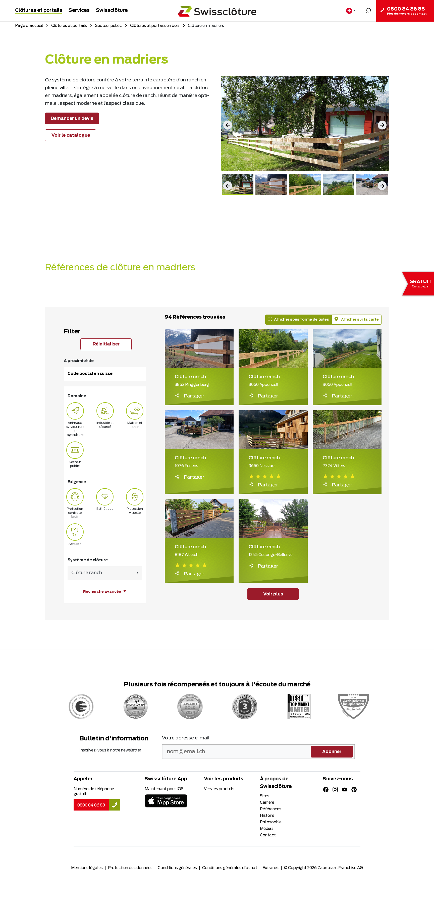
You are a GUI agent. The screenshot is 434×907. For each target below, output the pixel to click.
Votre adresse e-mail (185, 738)
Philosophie (271, 822)
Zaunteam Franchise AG (340, 868)
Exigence (77, 482)
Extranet (270, 868)
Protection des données (130, 868)
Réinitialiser (106, 344)
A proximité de (79, 361)
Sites (264, 796)
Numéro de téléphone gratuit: (94, 791)
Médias (267, 829)
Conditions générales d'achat (229, 868)
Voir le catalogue (70, 135)
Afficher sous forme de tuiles (301, 319)
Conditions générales (177, 868)
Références (270, 809)
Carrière (267, 802)
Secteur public (108, 26)
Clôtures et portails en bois (155, 26)
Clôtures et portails (38, 10)
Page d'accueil (29, 26)
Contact (268, 835)
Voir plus (273, 594)
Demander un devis (72, 119)
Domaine (77, 396)
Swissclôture (112, 10)
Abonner (331, 752)
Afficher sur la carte (359, 319)
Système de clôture (88, 560)
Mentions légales (87, 868)
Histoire (267, 816)
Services (79, 10)
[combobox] (105, 573)
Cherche (368, 10)
